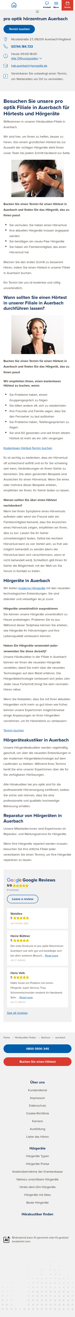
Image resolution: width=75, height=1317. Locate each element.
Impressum (37, 1098)
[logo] (13, 4)
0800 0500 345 (37, 1048)
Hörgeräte (37, 1148)
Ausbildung (37, 1129)
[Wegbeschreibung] (5, 39)
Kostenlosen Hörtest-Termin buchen (27, 448)
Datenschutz (37, 1105)
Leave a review (22, 899)
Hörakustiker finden (37, 1214)
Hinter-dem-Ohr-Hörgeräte (38, 1187)
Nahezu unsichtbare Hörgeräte (38, 1179)
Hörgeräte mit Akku (37, 1195)
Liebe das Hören (37, 1136)
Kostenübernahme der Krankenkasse (37, 1171)
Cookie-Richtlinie (37, 1113)
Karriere (37, 1121)
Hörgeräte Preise (37, 1164)
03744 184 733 (22, 46)
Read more (51, 955)
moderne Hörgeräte (31, 588)
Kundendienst (37, 1090)
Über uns (37, 1082)
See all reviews (17, 1013)
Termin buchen (19, 29)
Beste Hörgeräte (37, 1202)
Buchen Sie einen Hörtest (38, 1061)
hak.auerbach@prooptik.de (29, 65)
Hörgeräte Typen (37, 1156)
